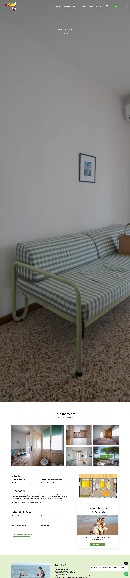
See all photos (106, 456)
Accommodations (14, 408)
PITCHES (82, 6)
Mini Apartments (24, 408)
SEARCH (58, 6)
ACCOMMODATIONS (69, 6)
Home (6, 408)
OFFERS (98, 6)
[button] (125, 6)
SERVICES (90, 6)
